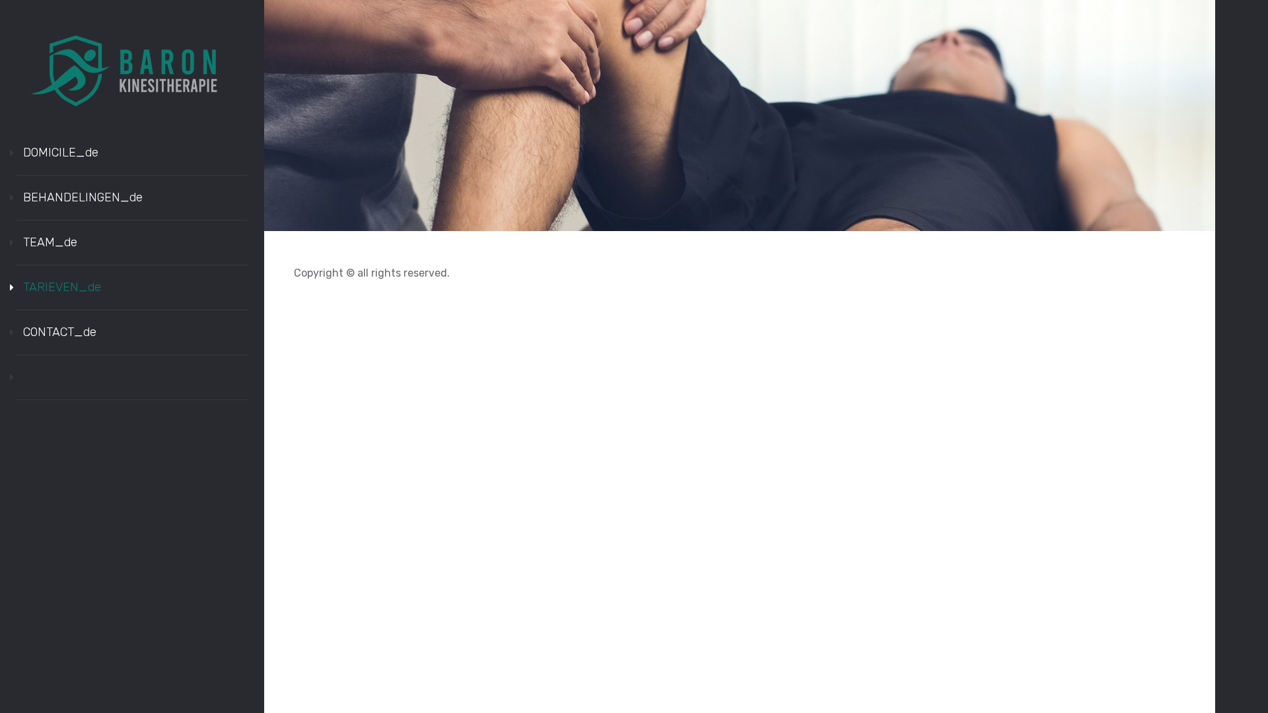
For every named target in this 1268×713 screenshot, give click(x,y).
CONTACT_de (59, 332)
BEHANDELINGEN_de (83, 197)
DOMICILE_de (60, 152)
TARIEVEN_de (62, 287)
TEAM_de (50, 242)
